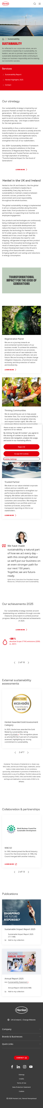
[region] (21, 443)
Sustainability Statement (17, 982)
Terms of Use (21, 1083)
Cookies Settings (10, 459)
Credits (21, 1079)
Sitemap (21, 1075)
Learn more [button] (20, 169)
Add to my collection (16, 940)
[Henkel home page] (3, 39)
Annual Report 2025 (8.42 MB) (19, 988)
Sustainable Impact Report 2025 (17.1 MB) (20, 935)
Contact (20, 1058)
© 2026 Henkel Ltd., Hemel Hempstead (21, 1098)
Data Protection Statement (21, 1087)
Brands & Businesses (12, 1036)
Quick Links (7, 1044)
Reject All (21, 447)
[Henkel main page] (5, 4)
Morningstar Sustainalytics (17, 729)
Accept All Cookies (21, 454)
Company (6, 1029)
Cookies (21, 1091)
